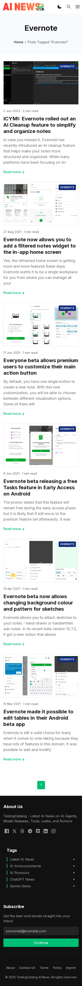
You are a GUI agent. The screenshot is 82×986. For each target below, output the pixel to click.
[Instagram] (53, 830)
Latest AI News (22, 859)
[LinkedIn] (45, 830)
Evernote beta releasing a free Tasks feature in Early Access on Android (40, 487)
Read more (12, 172)
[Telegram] (30, 830)
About (10, 967)
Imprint (71, 967)
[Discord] (37, 830)
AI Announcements (25, 866)
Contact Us (27, 967)
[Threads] (22, 830)
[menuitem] (11, 968)
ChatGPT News (22, 879)
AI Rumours (19, 873)
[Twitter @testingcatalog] (14, 830)
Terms (44, 967)
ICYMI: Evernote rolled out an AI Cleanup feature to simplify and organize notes (39, 125)
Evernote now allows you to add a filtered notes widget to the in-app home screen (39, 245)
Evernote (67, 66)
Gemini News (20, 886)
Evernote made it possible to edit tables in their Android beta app (38, 718)
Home (18, 42)
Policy (57, 967)
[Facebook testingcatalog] (6, 830)
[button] (59, 7)
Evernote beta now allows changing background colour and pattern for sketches (38, 602)
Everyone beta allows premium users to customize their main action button (40, 366)
